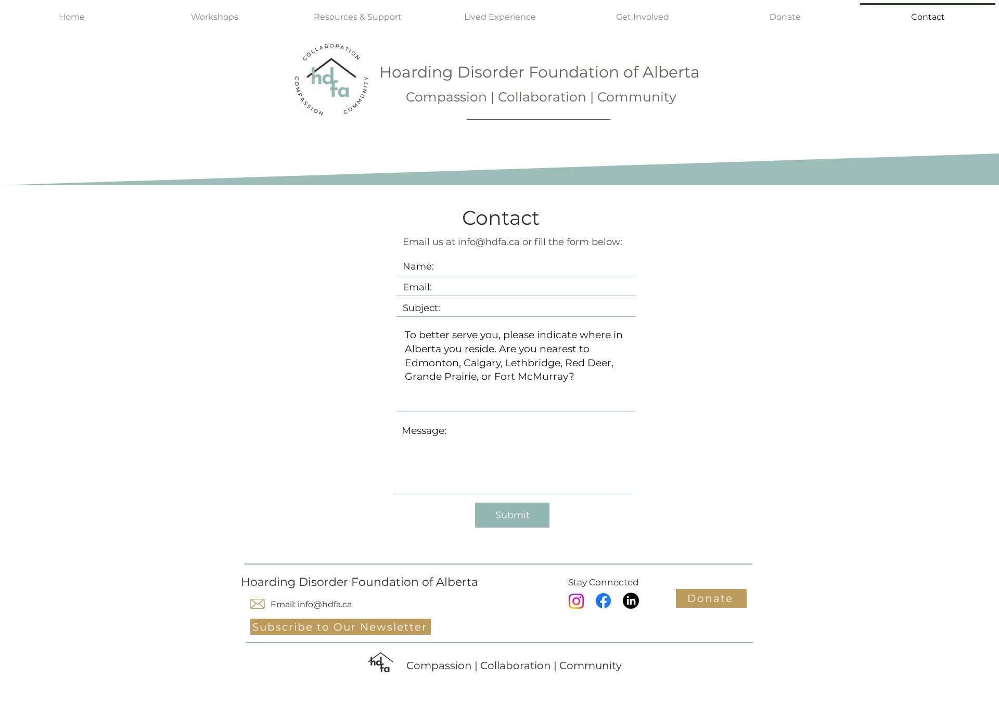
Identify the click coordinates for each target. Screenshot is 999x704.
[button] (642, 12)
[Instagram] (576, 601)
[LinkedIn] (631, 601)
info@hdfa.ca (489, 242)
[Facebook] (603, 601)
